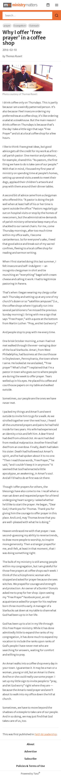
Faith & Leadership (46, 734)
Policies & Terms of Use (30, 766)
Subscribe (30, 758)
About (30, 744)
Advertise (30, 751)
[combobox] (27, 15)
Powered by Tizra (30, 773)
